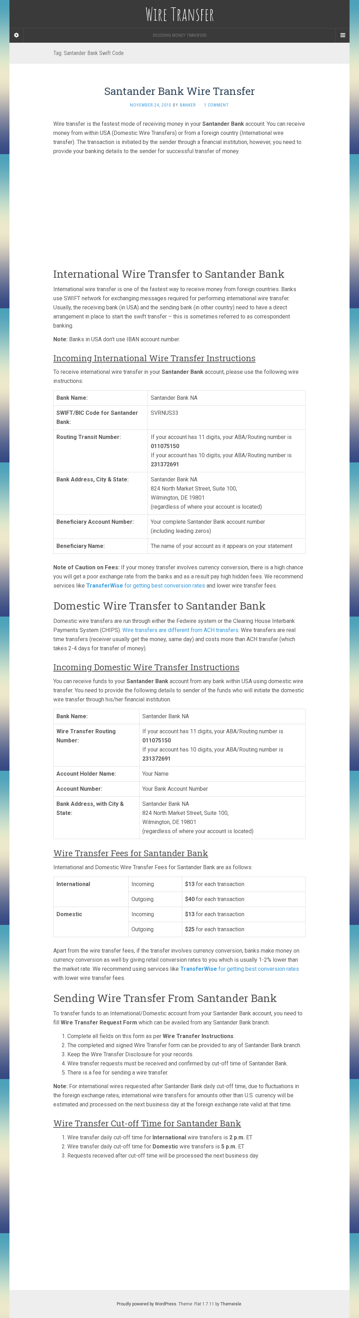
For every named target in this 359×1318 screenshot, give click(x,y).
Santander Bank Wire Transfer (179, 91)
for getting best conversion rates (145, 585)
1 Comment (216, 105)
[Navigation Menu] (343, 35)
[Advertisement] (179, 209)
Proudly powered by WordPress (146, 1304)
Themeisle (231, 1304)
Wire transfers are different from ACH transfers (180, 630)
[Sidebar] (16, 35)
